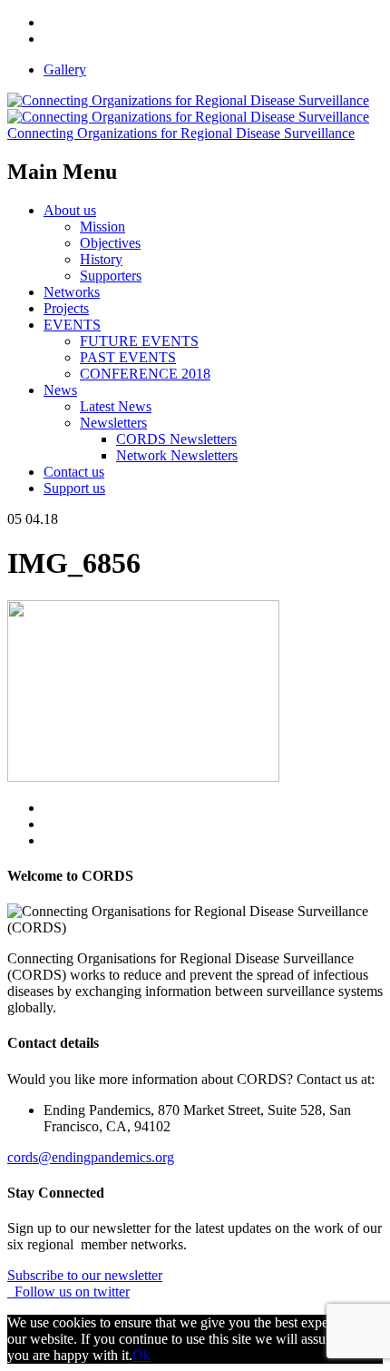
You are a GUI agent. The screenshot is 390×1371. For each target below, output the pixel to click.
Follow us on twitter (68, 1291)
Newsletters (113, 422)
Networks (72, 292)
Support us (74, 488)
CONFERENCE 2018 (145, 373)
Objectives (110, 243)
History (101, 259)
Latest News (115, 406)
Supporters (110, 275)
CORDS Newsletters (176, 439)
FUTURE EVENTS (139, 341)
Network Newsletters (177, 455)
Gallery (65, 69)
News (60, 390)
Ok (141, 1355)
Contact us (74, 471)
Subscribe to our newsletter (84, 1275)
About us (70, 210)
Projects (66, 308)
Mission (102, 226)
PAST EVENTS (128, 357)
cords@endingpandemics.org (90, 1157)
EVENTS (72, 324)
